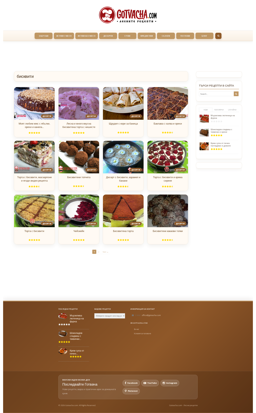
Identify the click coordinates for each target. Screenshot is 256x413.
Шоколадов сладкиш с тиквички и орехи (221, 130)
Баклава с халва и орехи (168, 123)
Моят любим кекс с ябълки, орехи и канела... (34, 125)
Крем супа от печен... (77, 352)
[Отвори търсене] (218, 36)
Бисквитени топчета (78, 177)
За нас (136, 329)
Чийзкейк (78, 231)
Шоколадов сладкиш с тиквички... (76, 335)
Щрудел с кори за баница (123, 123)
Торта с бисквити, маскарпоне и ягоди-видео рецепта (34, 178)
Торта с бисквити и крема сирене (167, 178)
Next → (105, 252)
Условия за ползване (142, 333)
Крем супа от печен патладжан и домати (221, 144)
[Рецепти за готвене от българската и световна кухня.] (128, 15)
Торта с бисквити (34, 231)
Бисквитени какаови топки (168, 231)
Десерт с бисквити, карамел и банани (123, 178)
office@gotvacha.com (151, 315)
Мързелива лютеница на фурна (223, 116)
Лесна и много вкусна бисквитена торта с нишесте (78, 125)
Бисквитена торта (123, 231)
